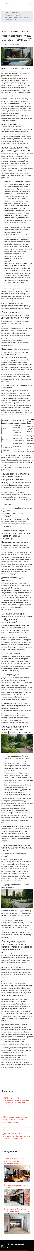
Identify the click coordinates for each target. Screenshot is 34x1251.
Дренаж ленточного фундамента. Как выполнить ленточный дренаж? (16, 1136)
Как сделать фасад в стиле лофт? (16, 1186)
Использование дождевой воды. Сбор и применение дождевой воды (15, 1119)
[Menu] (30, 3)
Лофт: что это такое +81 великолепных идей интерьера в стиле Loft (14, 1160)
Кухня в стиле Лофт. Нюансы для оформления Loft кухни (16, 1210)
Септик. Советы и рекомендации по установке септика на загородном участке (16, 1102)
